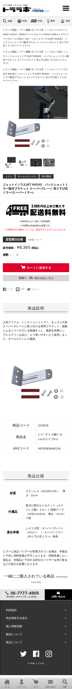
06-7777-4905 (24, 593)
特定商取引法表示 (16, 618)
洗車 (67, 20)
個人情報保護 (14, 626)
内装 (24, 20)
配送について (14, 634)
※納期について (34, 239)
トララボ (40, 663)
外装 (40, 20)
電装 (52, 20)
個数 (6, 255)
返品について (14, 642)
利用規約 (11, 610)
